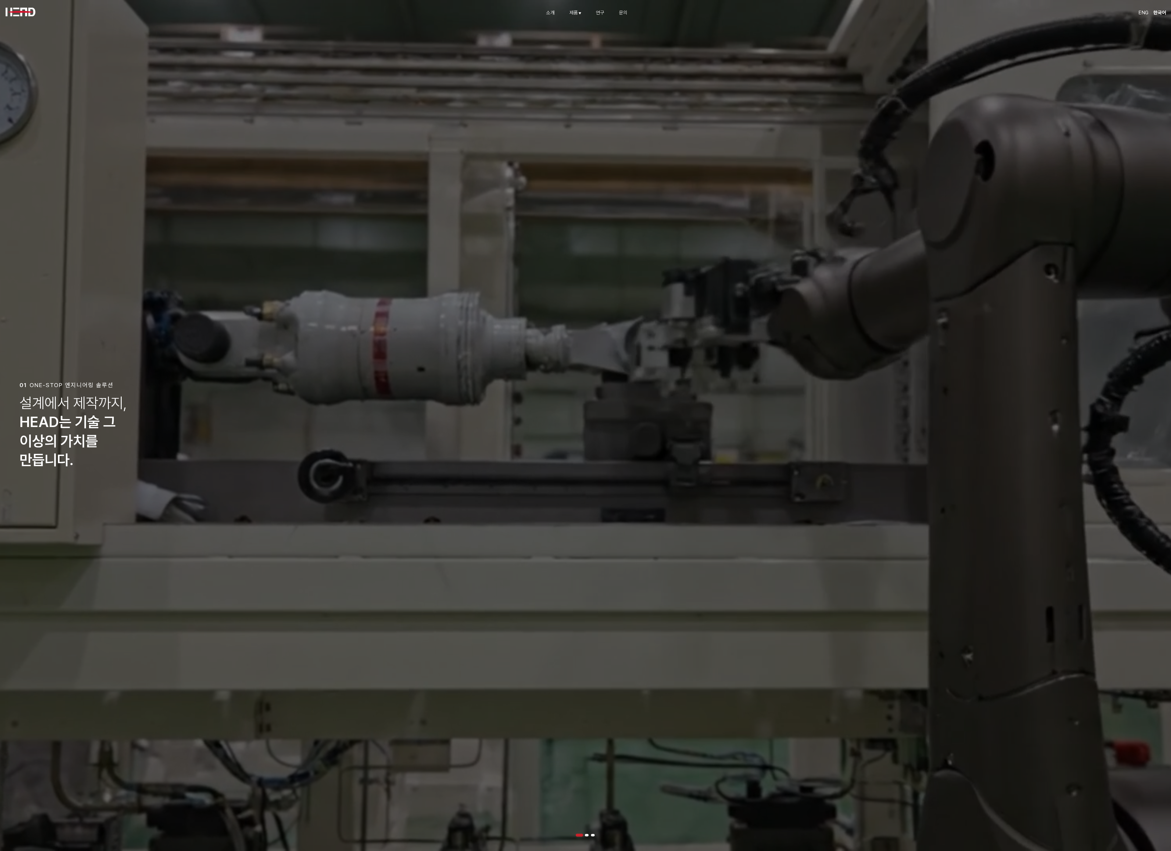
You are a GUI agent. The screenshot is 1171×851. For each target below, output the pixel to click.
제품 (575, 13)
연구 (600, 13)
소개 (550, 13)
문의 (623, 13)
